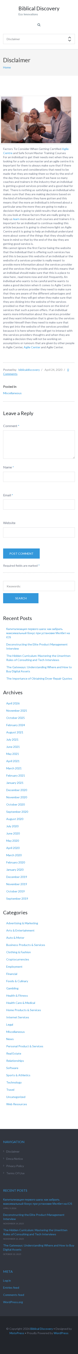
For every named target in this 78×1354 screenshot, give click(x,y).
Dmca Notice (14, 1158)
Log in (7, 1280)
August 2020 (14, 819)
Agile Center (32, 347)
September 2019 (17, 898)
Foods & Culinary (17, 981)
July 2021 (12, 739)
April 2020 (13, 848)
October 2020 (15, 804)
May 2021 (12, 753)
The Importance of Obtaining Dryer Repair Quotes (39, 678)
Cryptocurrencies (17, 959)
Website (9, 523)
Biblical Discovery (41, 1328)
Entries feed (11, 1287)
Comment (10, 426)
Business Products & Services (25, 945)
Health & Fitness (17, 995)
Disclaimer (13, 1151)
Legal (9, 1024)
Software (12, 1068)
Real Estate (13, 1053)
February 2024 (15, 725)
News (10, 1039)
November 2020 (16, 797)
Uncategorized (15, 1097)
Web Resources (16, 1104)
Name (7, 467)
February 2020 (15, 862)
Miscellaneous (12, 393)
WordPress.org (13, 1302)
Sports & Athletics (18, 1075)
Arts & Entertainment (20, 930)
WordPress (61, 1333)
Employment (14, 966)
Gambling (12, 988)
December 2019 (16, 877)
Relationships (15, 1060)
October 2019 (15, 891)
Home (7, 67)
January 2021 (15, 782)
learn (16, 219)
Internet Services (17, 1017)
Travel (10, 1089)
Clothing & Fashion (18, 952)
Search (21, 598)
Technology (14, 1082)
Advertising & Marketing (22, 923)
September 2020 (17, 811)
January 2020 (15, 869)
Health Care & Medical (20, 1002)
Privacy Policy (15, 1166)
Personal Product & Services (24, 1046)
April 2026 (13, 703)
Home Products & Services (23, 1010)
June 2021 (13, 746)
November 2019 (16, 884)
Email (7, 495)
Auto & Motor (15, 937)
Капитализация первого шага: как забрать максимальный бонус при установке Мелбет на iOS (38, 633)
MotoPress (17, 1333)
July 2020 (12, 826)
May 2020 (12, 840)
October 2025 (15, 717)
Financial (11, 974)
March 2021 (14, 768)
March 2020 (14, 855)
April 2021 (13, 761)
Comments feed (13, 1295)
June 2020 (13, 833)
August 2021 (14, 732)
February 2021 (15, 775)
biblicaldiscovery (29, 369)
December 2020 (16, 790)
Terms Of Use (15, 1173)
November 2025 (16, 710)
